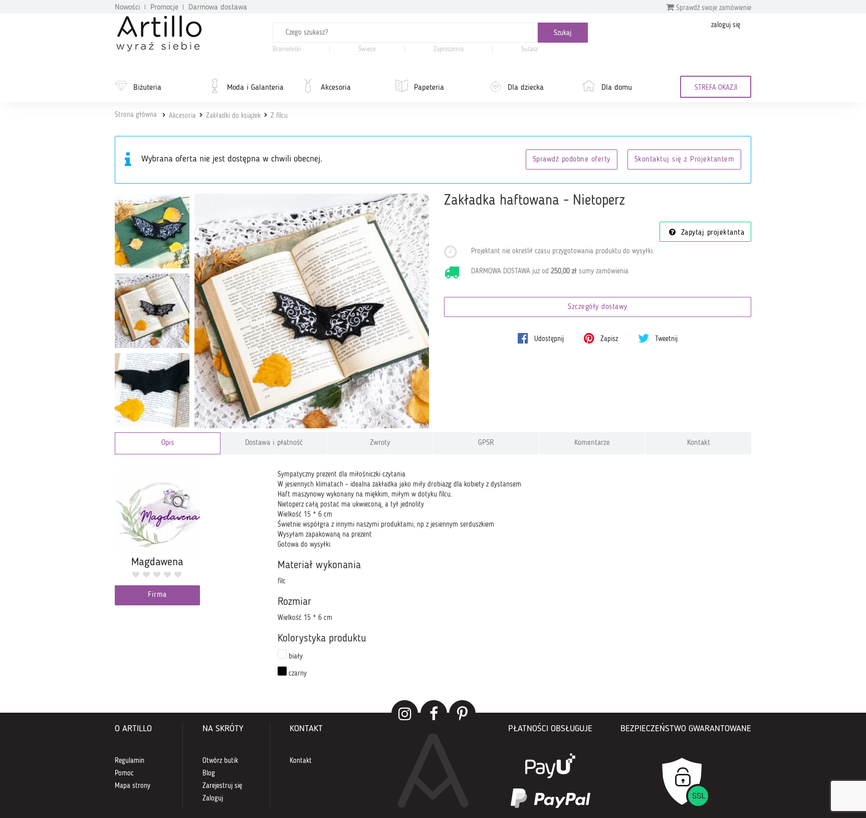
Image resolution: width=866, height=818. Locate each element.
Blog (208, 773)
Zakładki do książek (233, 115)
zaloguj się (725, 25)
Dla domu (616, 88)
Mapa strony (132, 785)
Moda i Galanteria (255, 88)
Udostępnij (548, 339)
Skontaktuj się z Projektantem (684, 159)
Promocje (164, 8)
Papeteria (429, 88)
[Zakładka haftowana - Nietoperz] (311, 311)
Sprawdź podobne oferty (571, 159)
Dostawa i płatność (274, 443)
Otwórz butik (220, 760)
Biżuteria (147, 88)
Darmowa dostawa (217, 8)
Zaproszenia (449, 49)
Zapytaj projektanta (711, 233)
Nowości (127, 8)
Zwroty (380, 443)
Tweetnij (665, 339)
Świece (367, 49)
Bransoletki (287, 49)
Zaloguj (212, 798)
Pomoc (124, 773)
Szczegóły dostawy (597, 307)
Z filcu (279, 115)
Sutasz (529, 49)
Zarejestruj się (222, 785)
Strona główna (136, 114)
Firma (157, 595)
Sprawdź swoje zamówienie (712, 8)
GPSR (486, 443)
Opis (167, 443)
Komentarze (592, 443)
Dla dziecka (526, 88)
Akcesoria (336, 88)
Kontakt (698, 443)
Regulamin (129, 760)
